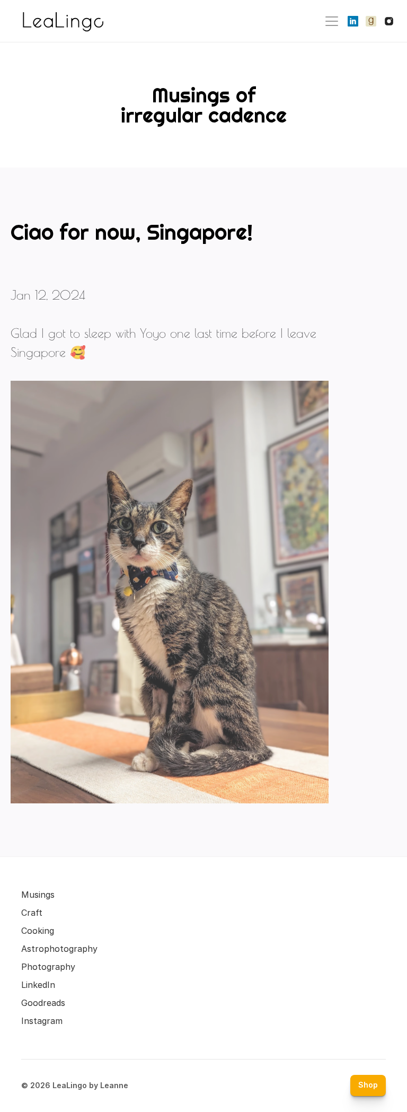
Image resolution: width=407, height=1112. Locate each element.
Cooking (37, 930)
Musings (38, 894)
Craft (31, 912)
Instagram (42, 1020)
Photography (48, 966)
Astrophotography (59, 948)
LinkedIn (38, 984)
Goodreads (43, 1002)
